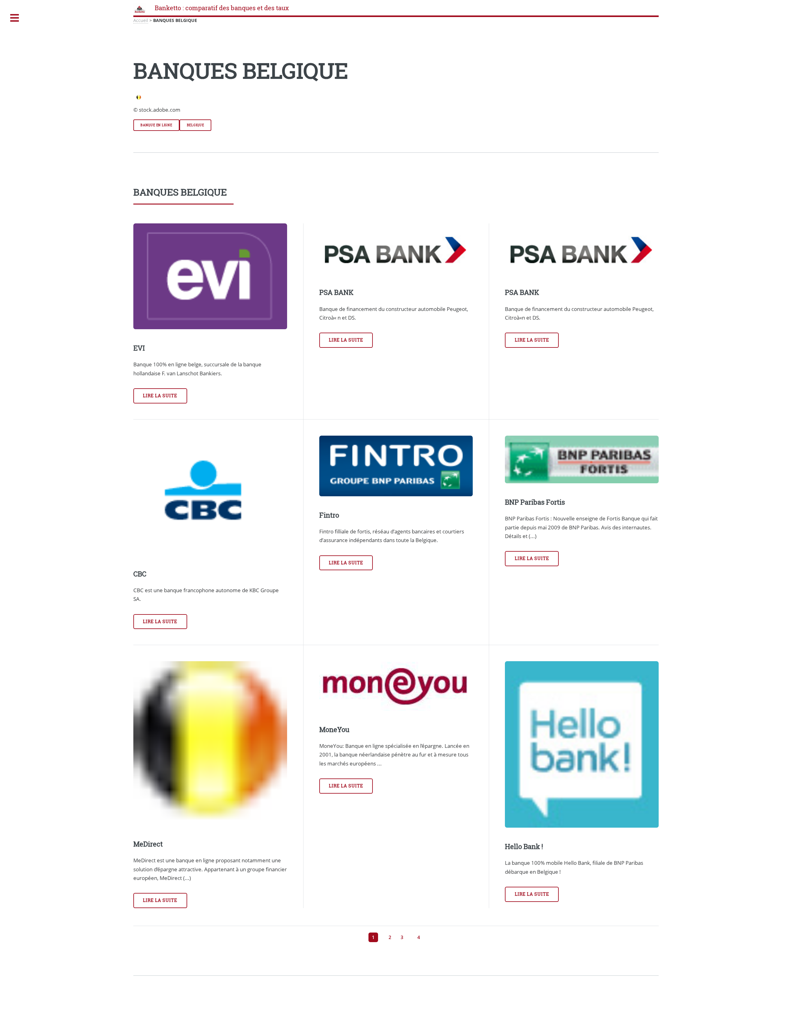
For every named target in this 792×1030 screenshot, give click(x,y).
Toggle (14, 18)
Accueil (140, 20)
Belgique (195, 125)
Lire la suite (160, 396)
